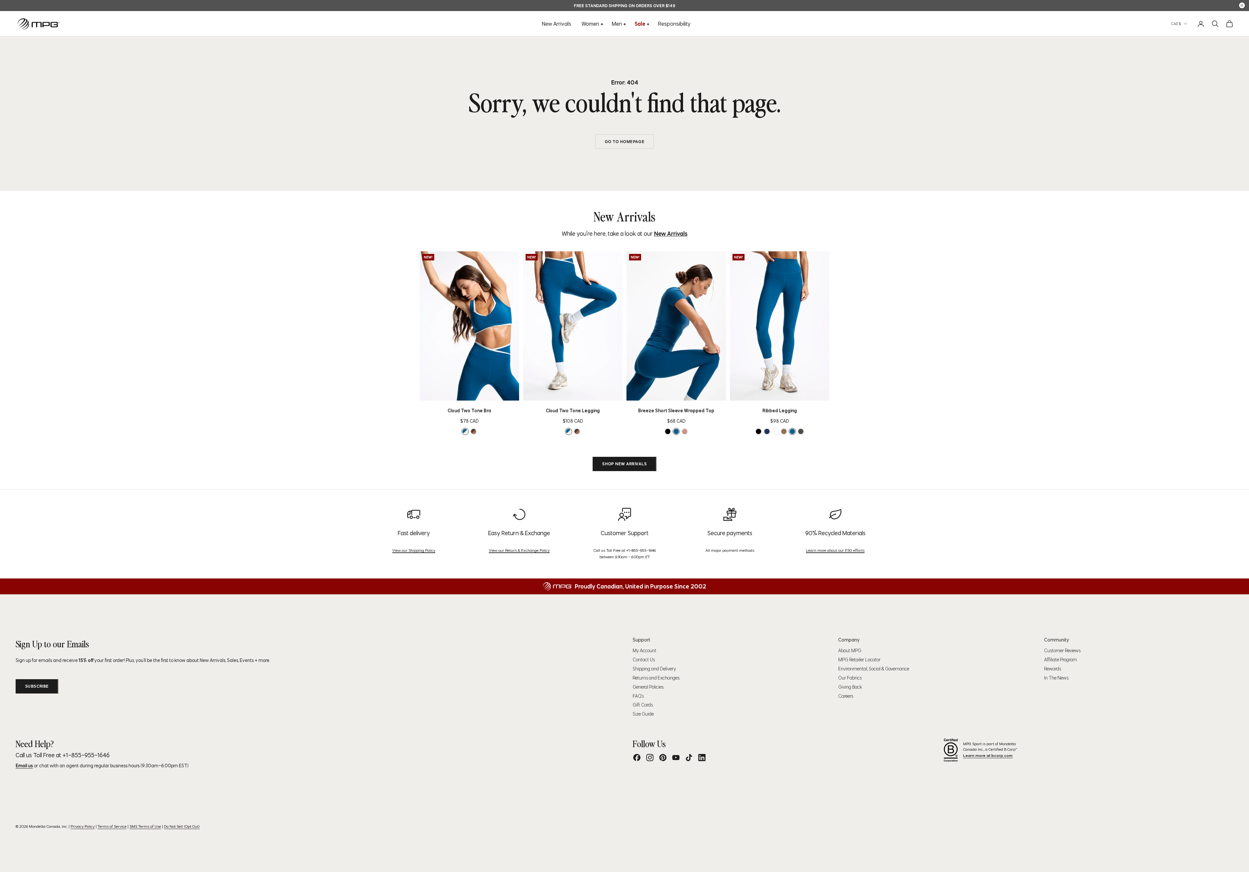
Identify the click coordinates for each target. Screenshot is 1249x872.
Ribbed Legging (779, 411)
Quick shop (480, 393)
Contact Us (644, 660)
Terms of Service (112, 826)
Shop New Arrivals (624, 464)
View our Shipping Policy (413, 550)
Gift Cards (643, 705)
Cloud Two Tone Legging (573, 411)
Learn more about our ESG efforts (835, 550)
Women (590, 23)
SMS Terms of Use (145, 826)
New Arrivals (556, 23)
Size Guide (643, 714)
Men (617, 23)
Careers (845, 696)
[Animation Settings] (1242, 5)
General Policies (648, 687)
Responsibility (674, 23)
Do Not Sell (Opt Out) (182, 826)
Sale (640, 23)
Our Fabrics (850, 678)
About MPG (849, 651)
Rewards (1052, 669)
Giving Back (850, 687)
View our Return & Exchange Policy (519, 550)
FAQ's (638, 696)
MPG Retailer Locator (859, 660)
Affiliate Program (1060, 660)
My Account (644, 651)
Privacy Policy (83, 826)
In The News (1056, 678)
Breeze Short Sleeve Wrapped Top (676, 411)
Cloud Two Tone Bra (469, 411)
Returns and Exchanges (656, 678)
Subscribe (37, 686)
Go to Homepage (624, 141)
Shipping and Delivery (654, 669)
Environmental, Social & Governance (873, 669)
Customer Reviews (1062, 651)
